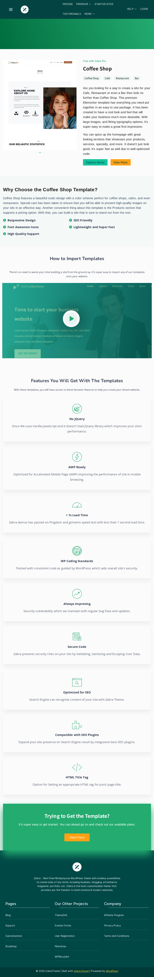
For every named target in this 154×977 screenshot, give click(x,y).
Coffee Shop (97, 68)
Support (10, 925)
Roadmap (11, 946)
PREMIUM (82, 4)
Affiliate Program (114, 915)
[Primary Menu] (10, 9)
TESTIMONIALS (72, 13)
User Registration (65, 935)
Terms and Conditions (116, 935)
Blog (8, 915)
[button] (89, 4)
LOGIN (144, 8)
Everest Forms (63, 925)
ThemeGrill (61, 915)
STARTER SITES (104, 4)
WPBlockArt (62, 956)
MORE (88, 13)
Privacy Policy (112, 925)
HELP (130, 8)
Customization (13, 935)
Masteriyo (60, 946)
